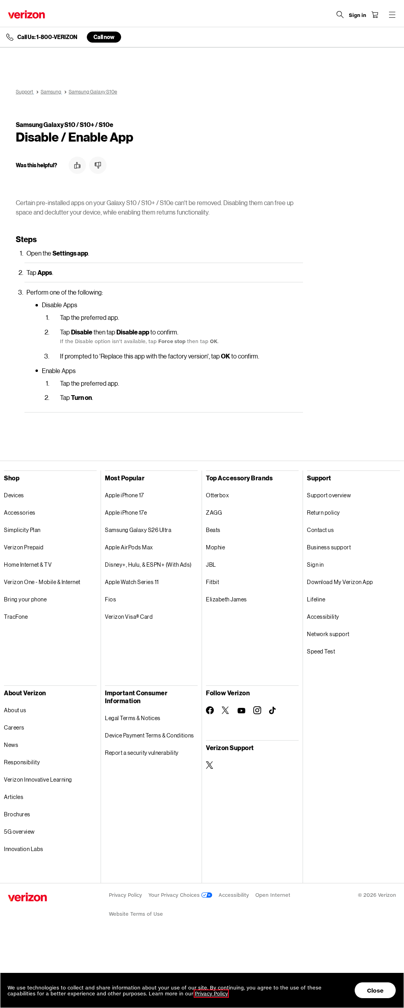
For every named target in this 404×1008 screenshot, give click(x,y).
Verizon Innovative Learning (38, 779)
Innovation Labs (23, 849)
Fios (110, 599)
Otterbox (217, 495)
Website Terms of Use (136, 914)
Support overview (329, 495)
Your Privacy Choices (174, 895)
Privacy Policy (125, 895)
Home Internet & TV (28, 564)
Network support (328, 634)
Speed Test (321, 651)
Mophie (215, 547)
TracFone (16, 616)
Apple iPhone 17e (126, 512)
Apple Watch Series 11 (132, 582)
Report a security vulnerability (142, 752)
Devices (14, 495)
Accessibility (323, 616)
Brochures (17, 814)
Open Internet (272, 895)
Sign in (315, 564)
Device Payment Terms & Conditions (149, 735)
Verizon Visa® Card (129, 616)
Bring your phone (25, 599)
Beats (213, 529)
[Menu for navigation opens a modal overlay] (392, 14)
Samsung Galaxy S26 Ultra (138, 529)
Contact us (320, 529)
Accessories (20, 512)
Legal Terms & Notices (133, 718)
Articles (13, 796)
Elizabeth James (226, 599)
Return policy (323, 512)
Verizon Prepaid (24, 547)
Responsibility (22, 762)
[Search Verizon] (340, 14)
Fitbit (212, 582)
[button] (77, 165)
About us (15, 710)
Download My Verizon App (340, 582)
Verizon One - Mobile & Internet (42, 582)
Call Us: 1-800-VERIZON (47, 37)
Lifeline (316, 599)
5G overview (19, 831)
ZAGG (214, 512)
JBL (211, 564)
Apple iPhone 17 (124, 495)
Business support (329, 547)
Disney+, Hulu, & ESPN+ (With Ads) (148, 564)
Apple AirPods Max (129, 547)
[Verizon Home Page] (26, 14)
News (11, 744)
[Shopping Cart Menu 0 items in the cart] (374, 14)
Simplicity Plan (22, 529)
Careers (14, 727)
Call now (104, 37)
